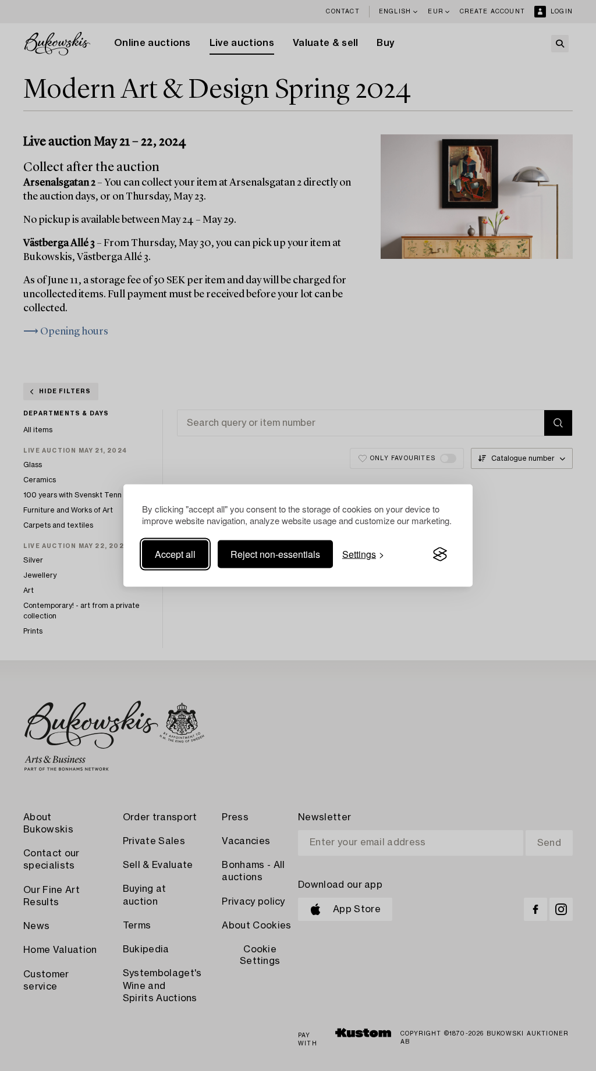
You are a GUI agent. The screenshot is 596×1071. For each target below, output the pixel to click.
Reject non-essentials (275, 554)
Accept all (175, 554)
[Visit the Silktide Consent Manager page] (440, 554)
